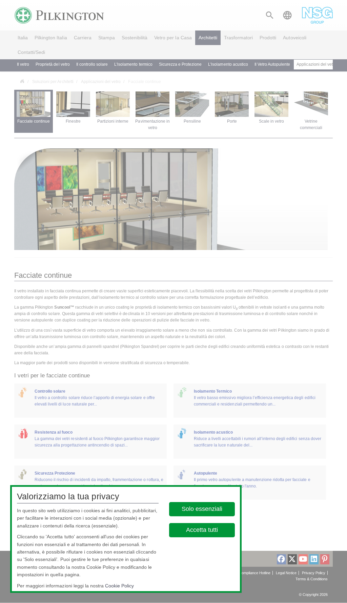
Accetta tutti (202, 529)
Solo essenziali (202, 508)
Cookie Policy (119, 585)
